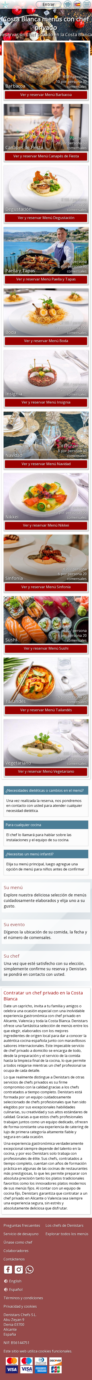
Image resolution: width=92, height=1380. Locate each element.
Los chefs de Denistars (65, 1225)
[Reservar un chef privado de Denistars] (5, 4)
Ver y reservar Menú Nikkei (46, 525)
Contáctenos (14, 1259)
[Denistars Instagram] (19, 1272)
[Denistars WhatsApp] (30, 1272)
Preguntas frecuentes (22, 1225)
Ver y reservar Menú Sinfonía (46, 586)
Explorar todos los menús (67, 1233)
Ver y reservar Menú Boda (46, 340)
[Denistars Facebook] (9, 1272)
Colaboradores (16, 1250)
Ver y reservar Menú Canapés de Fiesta (46, 156)
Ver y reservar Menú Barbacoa (46, 94)
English (15, 1281)
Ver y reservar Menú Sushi (46, 648)
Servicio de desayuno (21, 1233)
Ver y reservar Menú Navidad (46, 463)
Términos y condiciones (23, 1298)
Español (16, 1289)
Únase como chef (18, 1242)
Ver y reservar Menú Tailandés (46, 710)
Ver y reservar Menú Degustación (46, 217)
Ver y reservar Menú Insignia (46, 402)
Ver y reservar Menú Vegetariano (46, 771)
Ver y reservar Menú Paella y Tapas (46, 279)
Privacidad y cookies (20, 1306)
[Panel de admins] (67, 4)
